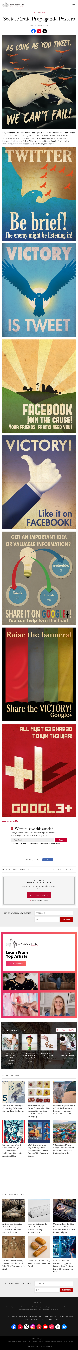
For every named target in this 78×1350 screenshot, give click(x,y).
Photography (23, 1316)
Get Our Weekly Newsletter (64, 869)
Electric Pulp (49, 1346)
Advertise (47, 1342)
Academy (49, 1319)
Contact (40, 1342)
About (9, 1342)
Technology (34, 1319)
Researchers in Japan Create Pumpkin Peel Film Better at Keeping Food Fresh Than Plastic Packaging (39, 1111)
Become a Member (39, 895)
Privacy (66, 1342)
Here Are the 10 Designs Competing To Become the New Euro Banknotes (13, 1108)
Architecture (33, 1316)
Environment (70, 1316)
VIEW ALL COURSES (16, 963)
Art (9, 1316)
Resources (53, 1316)
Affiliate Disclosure (56, 1342)
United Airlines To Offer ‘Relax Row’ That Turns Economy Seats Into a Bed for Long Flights (64, 1228)
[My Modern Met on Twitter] (26, 1326)
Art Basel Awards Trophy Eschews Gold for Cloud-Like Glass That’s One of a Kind (13, 1264)
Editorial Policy (16, 1342)
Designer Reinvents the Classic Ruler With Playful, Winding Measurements (37, 1228)
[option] (20, 984)
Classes (61, 1316)
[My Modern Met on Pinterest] (20, 1326)
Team (24, 1342)
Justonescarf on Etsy (10, 821)
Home (35, 12)
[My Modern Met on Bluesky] (64, 1326)
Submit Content (32, 1342)
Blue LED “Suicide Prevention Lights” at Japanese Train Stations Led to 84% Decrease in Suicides (63, 1266)
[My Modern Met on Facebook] (13, 1326)
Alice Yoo (34, 25)
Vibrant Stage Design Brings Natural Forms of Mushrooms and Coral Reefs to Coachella (63, 1148)
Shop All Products (65, 1030)
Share (49, 860)
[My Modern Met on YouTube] (45, 1326)
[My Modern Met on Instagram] (32, 1326)
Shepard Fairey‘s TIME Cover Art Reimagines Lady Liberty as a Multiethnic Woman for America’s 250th (12, 1150)
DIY (40, 1316)
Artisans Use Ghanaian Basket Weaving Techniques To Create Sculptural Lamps (12, 1228)
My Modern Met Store (14, 1030)
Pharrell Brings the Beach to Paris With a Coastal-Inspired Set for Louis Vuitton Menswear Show (64, 1109)
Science (26, 1319)
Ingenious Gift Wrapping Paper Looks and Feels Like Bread (39, 1263)
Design (42, 12)
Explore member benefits (39, 900)
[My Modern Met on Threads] (57, 1326)
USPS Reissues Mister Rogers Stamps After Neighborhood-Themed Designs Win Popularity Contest (38, 1150)
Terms (71, 1342)
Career (46, 1316)
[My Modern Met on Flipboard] (39, 1326)
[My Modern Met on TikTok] (51, 1326)
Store (56, 1319)
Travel (42, 1319)
